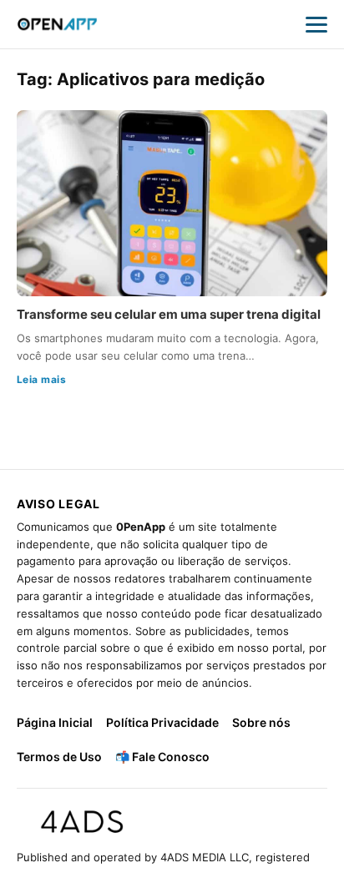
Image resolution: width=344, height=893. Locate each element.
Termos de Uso (59, 756)
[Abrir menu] (316, 24)
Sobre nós (261, 722)
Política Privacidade (162, 722)
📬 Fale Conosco (162, 756)
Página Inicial (55, 722)
